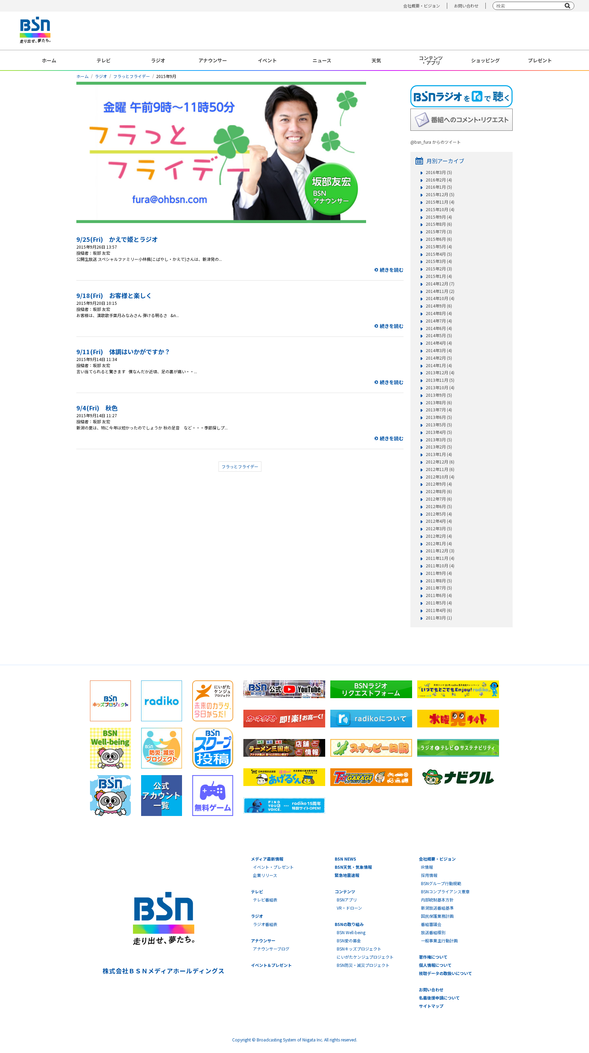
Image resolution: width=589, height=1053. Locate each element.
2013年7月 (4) (439, 409)
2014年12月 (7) (440, 283)
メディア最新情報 (267, 859)
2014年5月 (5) (439, 335)
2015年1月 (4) (439, 276)
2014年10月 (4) (440, 298)
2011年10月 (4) (440, 565)
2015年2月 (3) (439, 268)
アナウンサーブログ (271, 949)
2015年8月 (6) (439, 224)
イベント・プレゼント (273, 867)
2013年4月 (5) (439, 432)
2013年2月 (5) (439, 447)
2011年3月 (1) (439, 617)
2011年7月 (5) (439, 588)
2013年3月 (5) (439, 439)
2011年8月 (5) (439, 580)
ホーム (49, 60)
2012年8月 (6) (439, 491)
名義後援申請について (439, 998)
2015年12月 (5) (440, 194)
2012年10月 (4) (440, 477)
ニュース (322, 60)
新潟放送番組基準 (437, 908)
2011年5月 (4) (439, 603)
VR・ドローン (349, 908)
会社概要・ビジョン (421, 6)
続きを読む (392, 269)
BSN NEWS (345, 859)
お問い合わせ (466, 6)
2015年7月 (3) (439, 231)
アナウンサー (212, 60)
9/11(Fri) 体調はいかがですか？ (123, 351)
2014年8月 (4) (439, 313)
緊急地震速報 (347, 875)
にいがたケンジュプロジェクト (365, 957)
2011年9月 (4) (439, 573)
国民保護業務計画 (437, 916)
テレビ (103, 60)
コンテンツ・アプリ (431, 60)
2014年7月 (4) (439, 321)
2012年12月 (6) (440, 462)
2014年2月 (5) (439, 358)
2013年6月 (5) (439, 417)
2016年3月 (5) (439, 172)
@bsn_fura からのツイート (435, 142)
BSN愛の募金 (349, 940)
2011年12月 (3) (440, 550)
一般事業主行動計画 (439, 940)
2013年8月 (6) (439, 402)
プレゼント (540, 60)
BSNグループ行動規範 (441, 883)
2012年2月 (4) (439, 536)
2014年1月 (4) (439, 365)
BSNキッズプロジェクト (359, 949)
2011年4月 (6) (439, 610)
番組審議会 (431, 924)
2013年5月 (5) (439, 424)
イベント (267, 60)
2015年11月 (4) (440, 202)
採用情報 (429, 875)
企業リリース (265, 875)
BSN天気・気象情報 (353, 867)
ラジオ (158, 60)
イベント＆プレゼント (271, 965)
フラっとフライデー (131, 76)
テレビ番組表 (265, 899)
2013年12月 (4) (440, 372)
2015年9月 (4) (439, 217)
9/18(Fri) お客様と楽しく (114, 295)
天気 (376, 60)
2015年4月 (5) (439, 254)
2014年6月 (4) (439, 328)
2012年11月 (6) (440, 469)
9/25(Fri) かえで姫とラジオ (117, 239)
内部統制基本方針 (437, 899)
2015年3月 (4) (439, 261)
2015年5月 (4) (439, 246)
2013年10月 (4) (440, 387)
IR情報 (427, 867)
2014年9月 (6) (439, 306)
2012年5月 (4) (439, 514)
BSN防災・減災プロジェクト (363, 965)
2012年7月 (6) (439, 499)
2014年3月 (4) (439, 350)
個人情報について (435, 965)
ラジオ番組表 (265, 924)
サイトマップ (431, 1006)
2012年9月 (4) (439, 484)
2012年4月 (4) (439, 521)
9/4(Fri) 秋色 (97, 407)
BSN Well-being (351, 932)
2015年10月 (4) (440, 209)
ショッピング (485, 60)
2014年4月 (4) (439, 343)
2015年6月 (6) (439, 239)
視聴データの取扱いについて (445, 973)
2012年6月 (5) (439, 506)
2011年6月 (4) (439, 595)
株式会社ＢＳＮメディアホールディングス (163, 970)
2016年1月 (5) (439, 187)
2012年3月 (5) (439, 528)
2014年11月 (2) (440, 291)
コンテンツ (345, 891)
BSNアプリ (347, 899)
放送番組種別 (433, 932)
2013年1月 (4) (439, 454)
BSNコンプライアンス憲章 (445, 891)
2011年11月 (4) (440, 558)
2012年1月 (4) (439, 543)
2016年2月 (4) (439, 180)
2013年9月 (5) (439, 395)
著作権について (433, 957)
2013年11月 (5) (440, 380)
